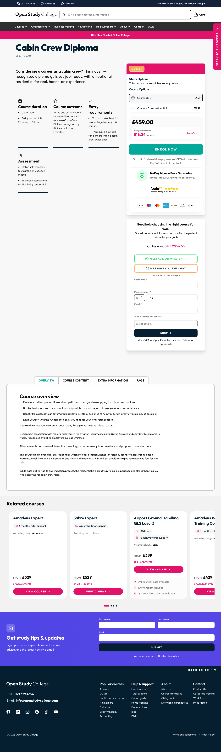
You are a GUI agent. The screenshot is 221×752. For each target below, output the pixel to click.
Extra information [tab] (113, 380)
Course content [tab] (76, 380)
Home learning (139, 702)
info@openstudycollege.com (37, 700)
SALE (151, 26)
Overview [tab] (46, 380)
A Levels (104, 689)
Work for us (199, 698)
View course (36, 591)
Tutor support (139, 693)
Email (138, 304)
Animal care (106, 702)
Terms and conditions (184, 734)
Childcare (105, 707)
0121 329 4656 (175, 246)
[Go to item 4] (116, 606)
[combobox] (166, 323)
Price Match (200, 702)
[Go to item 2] (111, 606)
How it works (85, 26)
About (123, 26)
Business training (64, 26)
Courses (19, 26)
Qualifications (39, 26)
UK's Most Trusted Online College (110, 35)
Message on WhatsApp (168, 258)
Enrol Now (166, 149)
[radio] (133, 97)
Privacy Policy (207, 734)
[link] (38, 555)
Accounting (106, 716)
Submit (165, 333)
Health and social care (112, 698)
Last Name (164, 619)
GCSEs (103, 693)
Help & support (104, 26)
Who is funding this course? (148, 316)
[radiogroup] (166, 103)
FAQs (134, 716)
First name (140, 279)
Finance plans (139, 707)
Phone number (142, 292)
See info (191, 133)
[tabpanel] (110, 437)
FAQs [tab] (140, 380)
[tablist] (110, 380)
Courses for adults (171, 693)
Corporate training (204, 693)
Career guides (139, 698)
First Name (105, 619)
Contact (139, 26)
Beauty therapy (108, 711)
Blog (133, 711)
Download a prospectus (174, 702)
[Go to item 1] (106, 606)
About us (166, 689)
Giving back (167, 698)
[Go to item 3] (113, 606)
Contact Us (199, 689)
